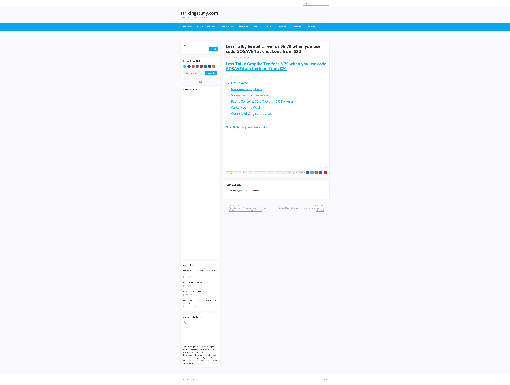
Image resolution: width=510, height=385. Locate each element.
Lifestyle (297, 26)
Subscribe (211, 73)
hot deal (271, 173)
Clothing (229, 173)
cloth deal (237, 173)
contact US (201, 34)
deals (250, 173)
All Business (228, 26)
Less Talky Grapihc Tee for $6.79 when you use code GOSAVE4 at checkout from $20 (276, 66)
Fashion (282, 26)
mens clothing (289, 173)
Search (186, 45)
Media (270, 26)
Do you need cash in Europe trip (196, 291)
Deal (244, 173)
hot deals (279, 173)
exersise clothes (260, 173)
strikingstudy (191, 379)
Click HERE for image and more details (246, 127)
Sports (311, 26)
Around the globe (206, 26)
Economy (243, 26)
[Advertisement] (281, 15)
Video (186, 34)
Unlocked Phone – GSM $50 (194, 282)
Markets (258, 26)
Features (187, 26)
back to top (323, 379)
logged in (240, 190)
